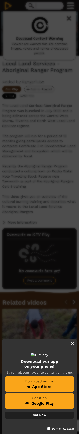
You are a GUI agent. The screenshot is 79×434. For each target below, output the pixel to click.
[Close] (72, 343)
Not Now (39, 415)
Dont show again (63, 428)
